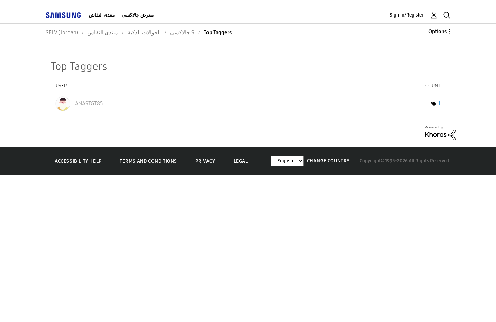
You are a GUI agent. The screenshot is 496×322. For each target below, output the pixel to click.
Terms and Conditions (148, 161)
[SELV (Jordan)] (63, 15)
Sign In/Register (407, 15)
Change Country (328, 161)
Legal (240, 161)
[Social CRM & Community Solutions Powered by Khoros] (440, 132)
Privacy (205, 161)
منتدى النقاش (102, 15)
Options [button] (437, 31)
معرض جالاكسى (138, 15)
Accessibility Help (78, 161)
